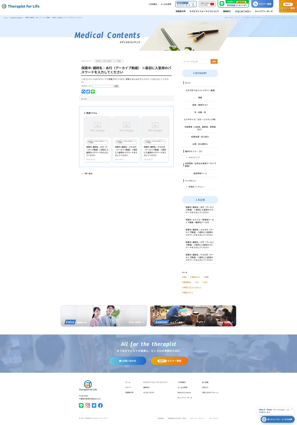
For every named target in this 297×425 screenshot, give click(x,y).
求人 (205, 282)
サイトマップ (213, 418)
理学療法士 (187, 282)
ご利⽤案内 (152, 4)
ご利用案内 (182, 382)
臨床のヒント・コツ (194, 151)
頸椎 (200, 97)
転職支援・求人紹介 (200, 136)
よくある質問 (182, 387)
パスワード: (86, 85)
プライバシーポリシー (197, 418)
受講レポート (188, 292)
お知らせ (205, 387)
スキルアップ (194, 157)
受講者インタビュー (197, 186)
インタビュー (191, 180)
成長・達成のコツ (200, 104)
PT (198, 282)
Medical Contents (16, 17)
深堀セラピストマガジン (192, 287)
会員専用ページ (200, 173)
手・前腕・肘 (200, 112)
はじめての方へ (149, 392)
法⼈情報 (205, 382)
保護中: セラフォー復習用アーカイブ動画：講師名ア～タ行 (200, 221)
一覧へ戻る (88, 173)
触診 (185, 277)
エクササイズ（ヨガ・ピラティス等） (200, 119)
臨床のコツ (196, 277)
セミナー (128, 387)
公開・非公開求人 (200, 144)
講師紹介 (146, 387)
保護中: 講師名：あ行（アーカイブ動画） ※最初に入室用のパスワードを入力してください (200, 210)
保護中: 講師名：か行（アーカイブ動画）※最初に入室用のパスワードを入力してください (200, 245)
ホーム (5, 17)
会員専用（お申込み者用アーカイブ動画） (200, 164)
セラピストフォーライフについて (155, 382)
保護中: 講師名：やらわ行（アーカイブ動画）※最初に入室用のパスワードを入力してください (200, 257)
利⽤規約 (161, 418)
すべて (188, 82)
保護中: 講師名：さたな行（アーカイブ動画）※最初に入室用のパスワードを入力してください (200, 232)
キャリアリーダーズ (185, 397)
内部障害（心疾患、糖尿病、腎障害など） (200, 128)
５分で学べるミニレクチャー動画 (200, 90)
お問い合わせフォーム (210, 392)
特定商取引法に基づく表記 (177, 418)
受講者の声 (129, 392)
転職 (206, 277)
